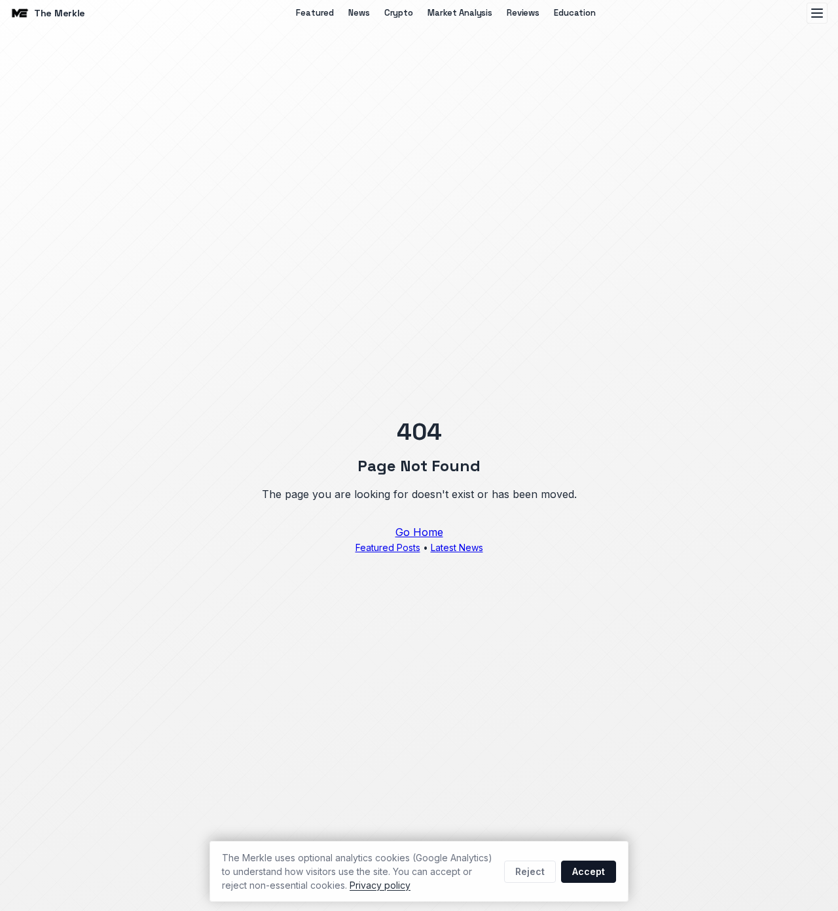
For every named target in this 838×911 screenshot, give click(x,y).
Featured (315, 12)
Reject (530, 871)
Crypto (398, 12)
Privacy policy (380, 885)
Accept (588, 871)
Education (575, 12)
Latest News (457, 547)
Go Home (419, 532)
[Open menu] (817, 13)
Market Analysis (460, 12)
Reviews (523, 12)
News (358, 12)
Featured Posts (387, 547)
